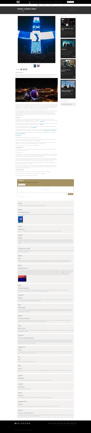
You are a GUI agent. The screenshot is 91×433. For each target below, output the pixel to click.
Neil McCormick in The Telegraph (49, 130)
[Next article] (73, 10)
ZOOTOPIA (72, 423)
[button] (60, 2)
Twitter (24, 69)
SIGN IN (72, 2)
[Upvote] (71, 202)
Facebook (21, 69)
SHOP (75, 423)
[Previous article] (70, 10)
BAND (61, 423)
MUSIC (55, 423)
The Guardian (33, 127)
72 (73, 56)
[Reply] (69, 202)
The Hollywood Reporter (20, 133)
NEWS (49, 423)
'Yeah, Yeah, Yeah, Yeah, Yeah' (67, 29)
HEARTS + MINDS (66, 423)
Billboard (42, 124)
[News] (71, 10)
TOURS (52, 423)
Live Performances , (65, 104)
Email (26, 69)
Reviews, (70, 104)
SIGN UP (68, 2)
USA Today (42, 121)
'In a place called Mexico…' (65, 71)
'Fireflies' (63, 49)
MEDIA (58, 423)
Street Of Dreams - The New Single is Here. (67, 91)
